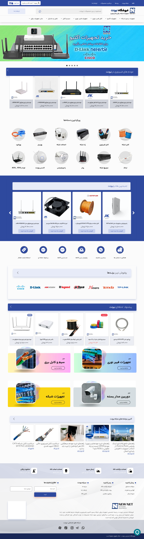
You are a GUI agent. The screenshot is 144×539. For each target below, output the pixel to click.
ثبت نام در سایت (27, 3)
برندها (117, 3)
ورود (35, 3)
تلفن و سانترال (53, 19)
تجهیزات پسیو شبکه (128, 19)
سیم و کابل (66, 19)
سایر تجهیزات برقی (37, 19)
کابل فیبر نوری (97, 19)
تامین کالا (84, 494)
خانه (133, 3)
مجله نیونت (125, 3)
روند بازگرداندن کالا (106, 490)
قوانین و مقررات (129, 490)
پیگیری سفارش (107, 494)
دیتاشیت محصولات (106, 3)
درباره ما (84, 487)
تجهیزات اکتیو (111, 19)
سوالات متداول (129, 487)
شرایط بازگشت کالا (106, 487)
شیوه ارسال (130, 494)
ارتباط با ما (94, 3)
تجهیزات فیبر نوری (81, 19)
